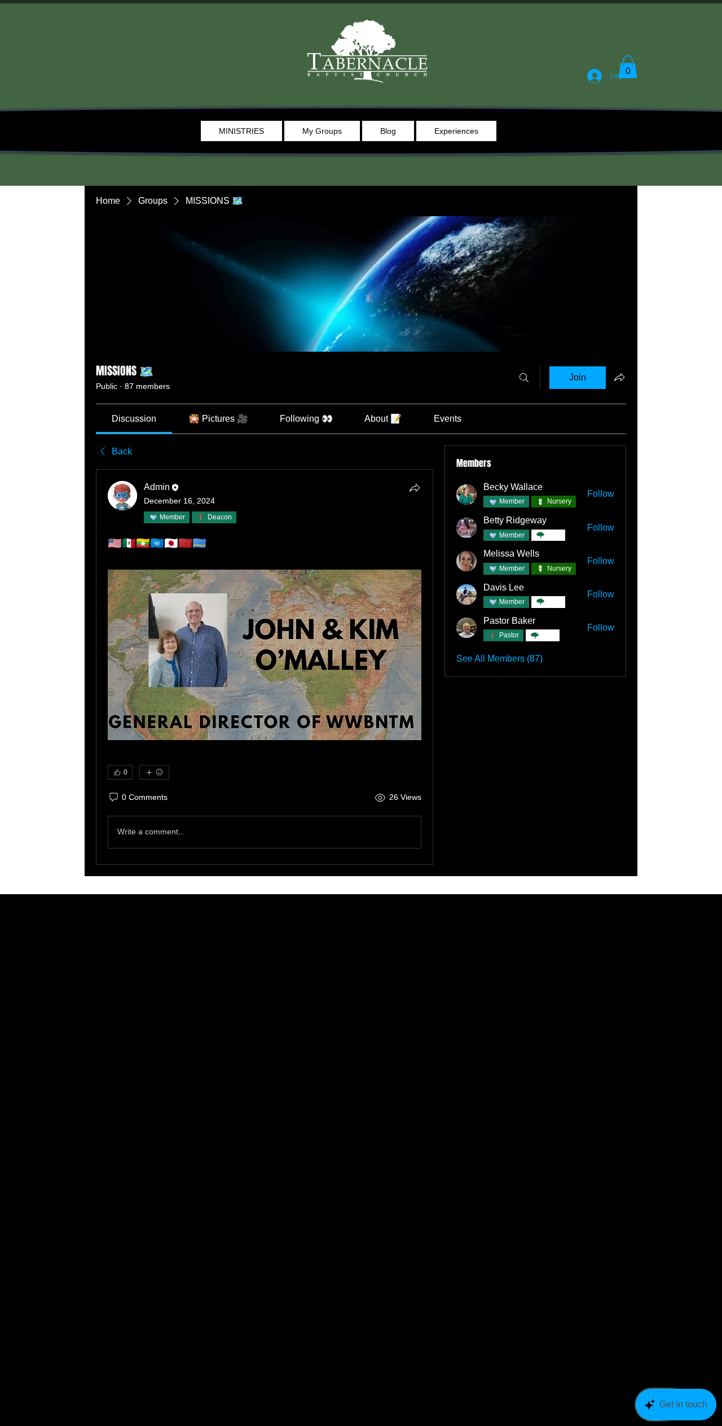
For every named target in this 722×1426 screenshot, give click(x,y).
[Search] (524, 377)
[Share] (414, 488)
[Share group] (619, 377)
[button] (627, 66)
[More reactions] (154, 772)
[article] (264, 667)
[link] (134, 418)
